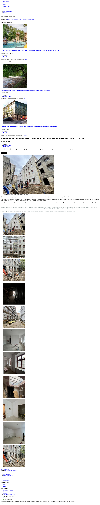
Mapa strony (6, 493)
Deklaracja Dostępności (8, 490)
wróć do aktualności (5, 469)
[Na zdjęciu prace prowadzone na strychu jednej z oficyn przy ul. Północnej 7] (14, 304)
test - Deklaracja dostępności (9, 494)
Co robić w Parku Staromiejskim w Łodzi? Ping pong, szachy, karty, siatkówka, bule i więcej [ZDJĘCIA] (30, 50)
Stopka (4, 4)
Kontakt (5, 491)
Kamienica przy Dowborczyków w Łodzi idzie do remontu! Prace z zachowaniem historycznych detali (29, 126)
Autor (20, 19)
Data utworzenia (14, 19)
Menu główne (6, 1)
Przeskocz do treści (7, 2)
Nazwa (8, 19)
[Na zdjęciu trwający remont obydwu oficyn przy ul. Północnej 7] (28, 193)
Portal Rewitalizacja (7, 11)
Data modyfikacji (30, 19)
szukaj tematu (16, 8)
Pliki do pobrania (7, 484)
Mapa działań (6, 480)
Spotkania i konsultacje (8, 475)
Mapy (4, 486)
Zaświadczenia (6, 474)
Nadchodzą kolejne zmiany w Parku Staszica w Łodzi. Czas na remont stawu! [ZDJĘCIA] (26, 90)
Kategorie (24, 19)
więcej (25, 59)
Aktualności (5, 12)
